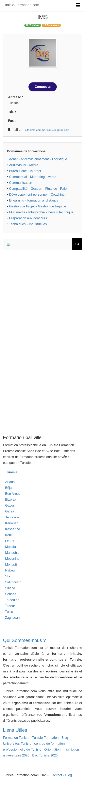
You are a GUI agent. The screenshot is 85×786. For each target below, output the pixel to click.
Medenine (12, 558)
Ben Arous (12, 494)
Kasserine (12, 529)
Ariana (10, 482)
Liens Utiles (15, 730)
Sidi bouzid (13, 582)
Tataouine (12, 600)
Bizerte (10, 499)
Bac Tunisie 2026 (45, 755)
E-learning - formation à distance (33, 200)
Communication (20, 183)
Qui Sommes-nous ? (24, 640)
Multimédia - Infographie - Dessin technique (41, 212)
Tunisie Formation (45, 738)
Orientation (52, 749)
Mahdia (10, 547)
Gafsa (9, 511)
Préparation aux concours (28, 218)
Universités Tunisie (17, 743)
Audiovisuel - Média (23, 165)
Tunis (9, 612)
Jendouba (12, 517)
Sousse (10, 594)
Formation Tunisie (16, 738)
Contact (41, 87)
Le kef (9, 541)
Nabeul (10, 570)
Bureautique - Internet (25, 171)
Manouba (12, 553)
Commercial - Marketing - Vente (32, 177)
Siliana (10, 588)
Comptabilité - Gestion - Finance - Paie (38, 188)
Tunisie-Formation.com (21, 5)
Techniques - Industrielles (28, 224)
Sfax (8, 576)
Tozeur (10, 606)
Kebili (9, 535)
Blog (64, 738)
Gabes (10, 505)
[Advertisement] (42, 298)
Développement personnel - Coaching (36, 194)
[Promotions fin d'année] (42, 244)
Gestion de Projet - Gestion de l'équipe (37, 206)
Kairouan (11, 523)
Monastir (11, 564)
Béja (8, 488)
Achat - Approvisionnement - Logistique (38, 159)
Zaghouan (12, 618)
